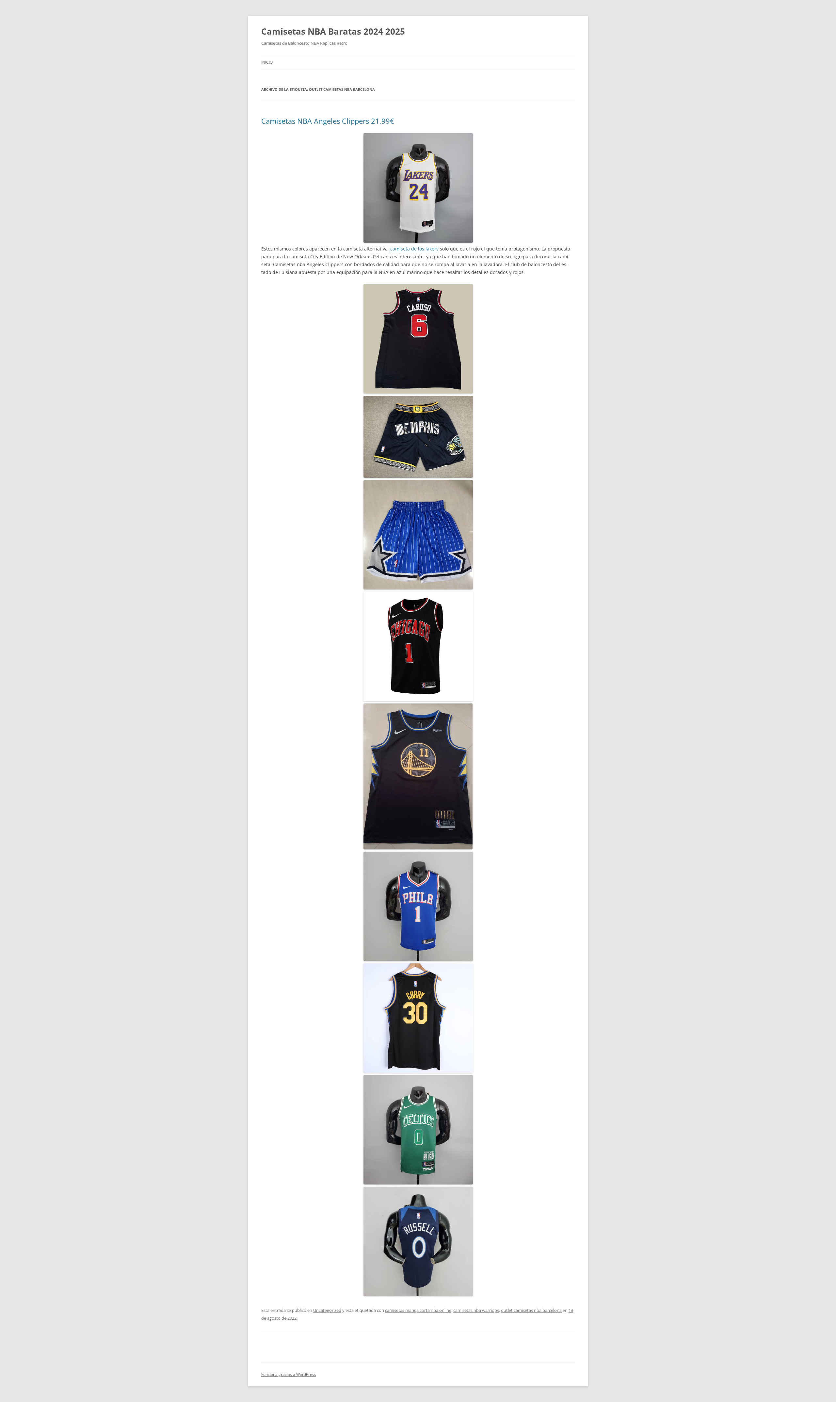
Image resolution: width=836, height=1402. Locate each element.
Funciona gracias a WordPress (288, 1374)
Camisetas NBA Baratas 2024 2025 (333, 31)
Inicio (267, 62)
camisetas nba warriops (476, 1310)
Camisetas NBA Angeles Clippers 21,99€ (327, 121)
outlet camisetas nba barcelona (531, 1310)
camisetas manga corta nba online (418, 1310)
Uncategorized (327, 1310)
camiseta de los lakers (414, 249)
